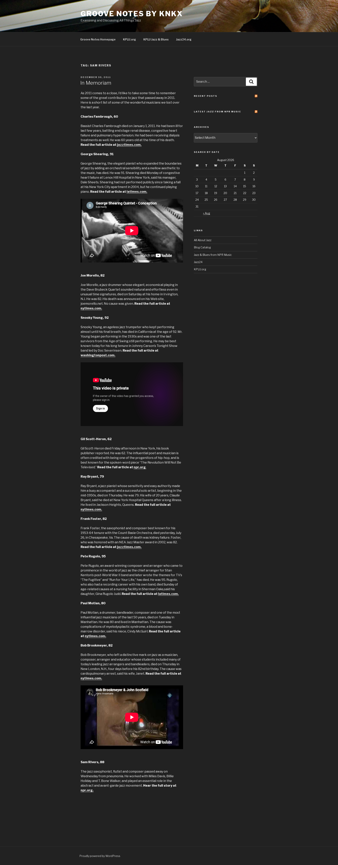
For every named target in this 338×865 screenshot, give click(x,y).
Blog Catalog (202, 247)
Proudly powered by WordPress (99, 856)
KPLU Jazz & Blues (156, 39)
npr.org (140, 467)
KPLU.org (129, 39)
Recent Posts (205, 96)
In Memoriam (95, 83)
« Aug (206, 213)
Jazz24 (198, 262)
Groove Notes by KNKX (132, 13)
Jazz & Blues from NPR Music (213, 254)
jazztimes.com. (129, 145)
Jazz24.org (183, 39)
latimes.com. (137, 191)
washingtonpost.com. (98, 355)
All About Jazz (202, 240)
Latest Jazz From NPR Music (217, 111)
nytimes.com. (91, 308)
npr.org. (87, 790)
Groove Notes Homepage (98, 39)
